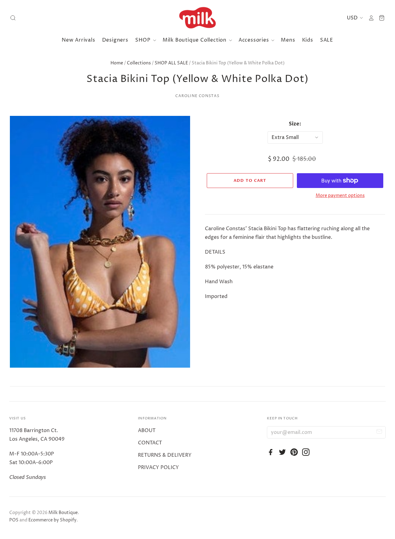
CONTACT (150, 442)
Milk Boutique (63, 513)
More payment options (340, 195)
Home (116, 63)
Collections (139, 63)
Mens (288, 40)
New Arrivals (78, 40)
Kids (307, 40)
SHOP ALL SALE (171, 63)
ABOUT (147, 430)
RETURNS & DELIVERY (165, 455)
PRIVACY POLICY (158, 467)
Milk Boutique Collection (195, 40)
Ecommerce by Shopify (52, 520)
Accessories (255, 40)
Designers (115, 40)
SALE (326, 40)
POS (14, 520)
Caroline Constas (197, 96)
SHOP (143, 40)
